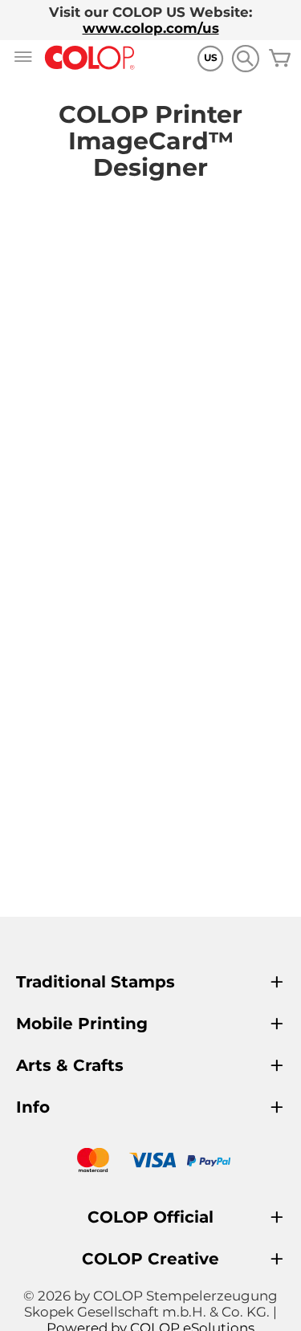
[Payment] (150, 1162)
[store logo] (90, 58)
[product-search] (245, 58)
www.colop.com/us (151, 28)
